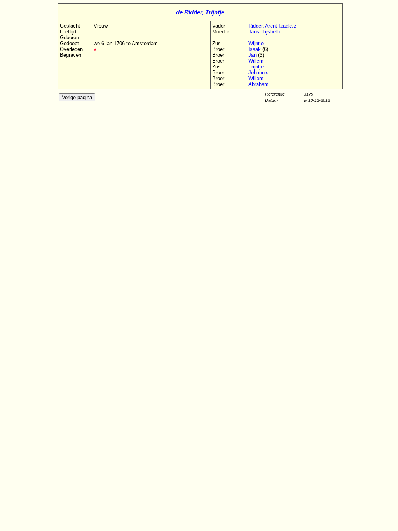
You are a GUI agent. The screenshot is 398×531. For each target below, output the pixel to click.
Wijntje (256, 43)
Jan (253, 55)
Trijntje (256, 67)
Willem (256, 61)
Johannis (258, 72)
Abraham (258, 84)
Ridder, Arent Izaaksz (272, 26)
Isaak (255, 49)
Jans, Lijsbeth (264, 32)
